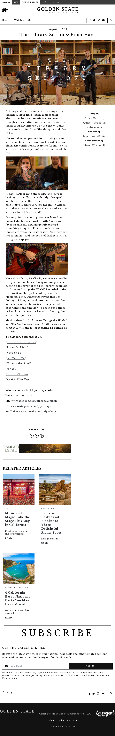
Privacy (8, 692)
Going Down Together (21, 342)
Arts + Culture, (94, 118)
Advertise (64, 720)
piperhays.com (22, 395)
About (52, 720)
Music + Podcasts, (94, 122)
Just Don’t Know (17, 374)
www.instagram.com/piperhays (30, 406)
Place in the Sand (18, 363)
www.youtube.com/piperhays (38, 411)
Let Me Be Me (16, 358)
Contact (77, 720)
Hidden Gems (48, 508)
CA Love (9, 508)
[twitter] (37, 436)
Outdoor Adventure (17, 588)
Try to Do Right (17, 347)
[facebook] (32, 436)
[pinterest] (42, 436)
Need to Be (14, 352)
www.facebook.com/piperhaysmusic (34, 400)
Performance (94, 127)
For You (12, 368)
